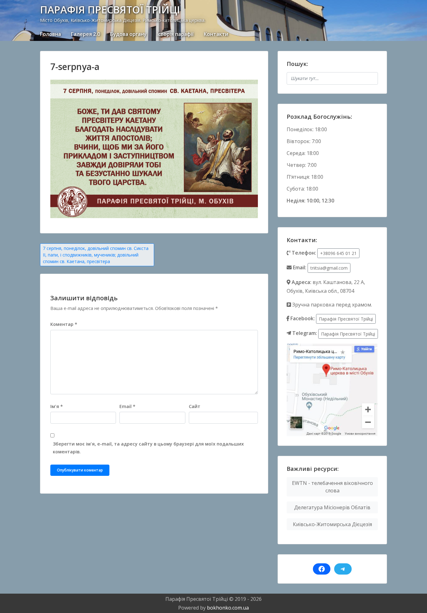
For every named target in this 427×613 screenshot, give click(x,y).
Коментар (63, 324)
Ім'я (56, 406)
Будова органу (128, 34)
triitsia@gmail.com (329, 268)
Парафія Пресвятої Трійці (346, 319)
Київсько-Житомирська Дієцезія (332, 524)
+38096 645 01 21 (338, 253)
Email (127, 406)
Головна (50, 34)
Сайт (194, 406)
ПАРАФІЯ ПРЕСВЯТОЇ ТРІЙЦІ (110, 9)
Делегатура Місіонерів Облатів (332, 507)
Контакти (216, 34)
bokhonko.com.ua (228, 607)
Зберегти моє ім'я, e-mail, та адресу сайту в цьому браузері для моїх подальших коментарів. (148, 448)
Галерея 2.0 (85, 34)
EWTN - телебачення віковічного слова (332, 487)
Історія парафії (175, 34)
